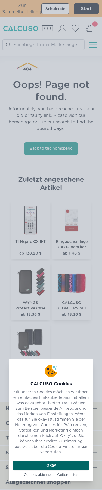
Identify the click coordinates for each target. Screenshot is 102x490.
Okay (51, 465)
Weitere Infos (67, 474)
